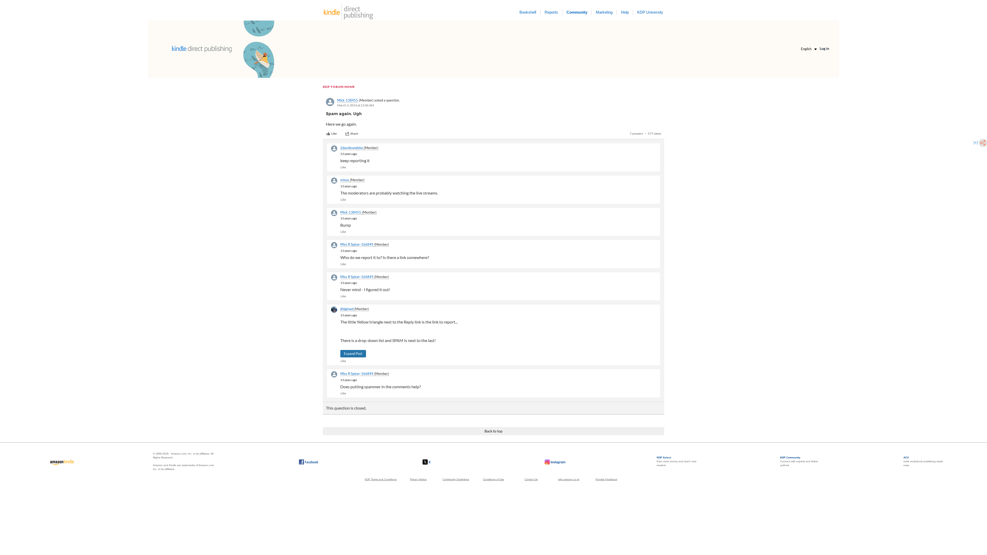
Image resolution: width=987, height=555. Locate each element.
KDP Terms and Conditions (381, 479)
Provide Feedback (606, 479)
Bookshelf (527, 12)
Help (625, 12)
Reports (551, 12)
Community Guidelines (456, 479)
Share (354, 133)
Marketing (604, 12)
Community (576, 12)
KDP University (650, 12)
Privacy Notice (418, 479)
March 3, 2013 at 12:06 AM (355, 105)
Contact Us (531, 479)
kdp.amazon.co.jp (568, 479)
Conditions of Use (493, 479)
